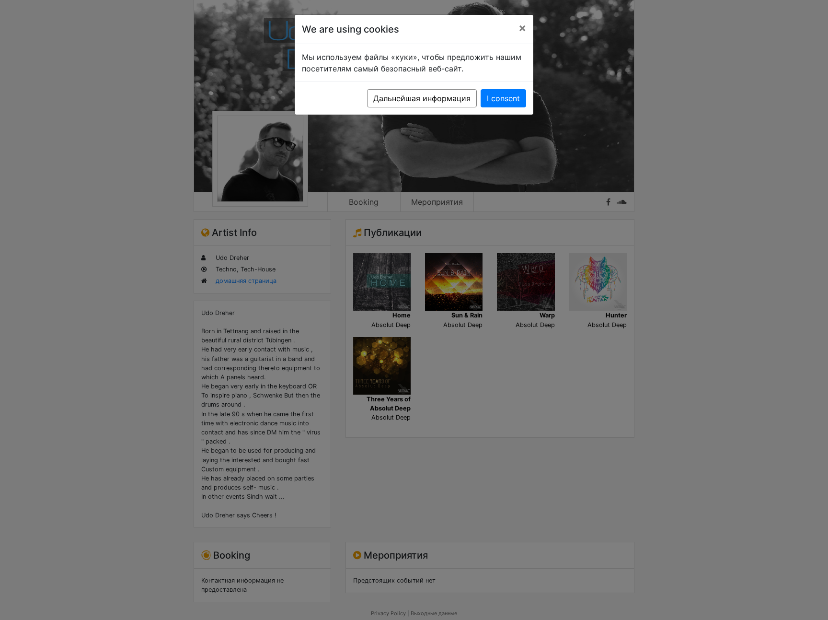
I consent (503, 98)
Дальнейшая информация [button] (422, 98)
